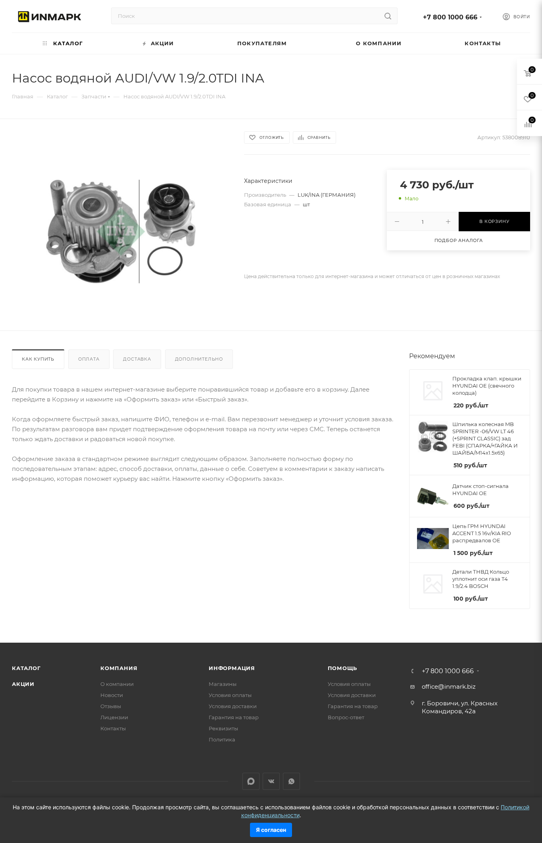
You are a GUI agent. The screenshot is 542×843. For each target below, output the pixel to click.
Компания (118, 668)
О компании (117, 684)
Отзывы (110, 706)
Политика (222, 739)
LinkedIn (250, 781)
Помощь (342, 668)
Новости (111, 695)
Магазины (222, 684)
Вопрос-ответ (346, 717)
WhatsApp (291, 781)
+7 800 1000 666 (450, 17)
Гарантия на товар (234, 717)
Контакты (113, 728)
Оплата (89, 359)
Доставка (137, 359)
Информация (232, 668)
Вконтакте (271, 781)
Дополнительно (199, 359)
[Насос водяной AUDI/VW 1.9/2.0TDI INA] (121, 231)
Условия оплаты (230, 695)
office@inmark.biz (449, 686)
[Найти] (388, 16)
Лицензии (114, 717)
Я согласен (271, 829)
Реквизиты (223, 728)
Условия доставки (233, 706)
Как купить (38, 359)
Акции (23, 684)
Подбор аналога (458, 240)
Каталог (26, 668)
